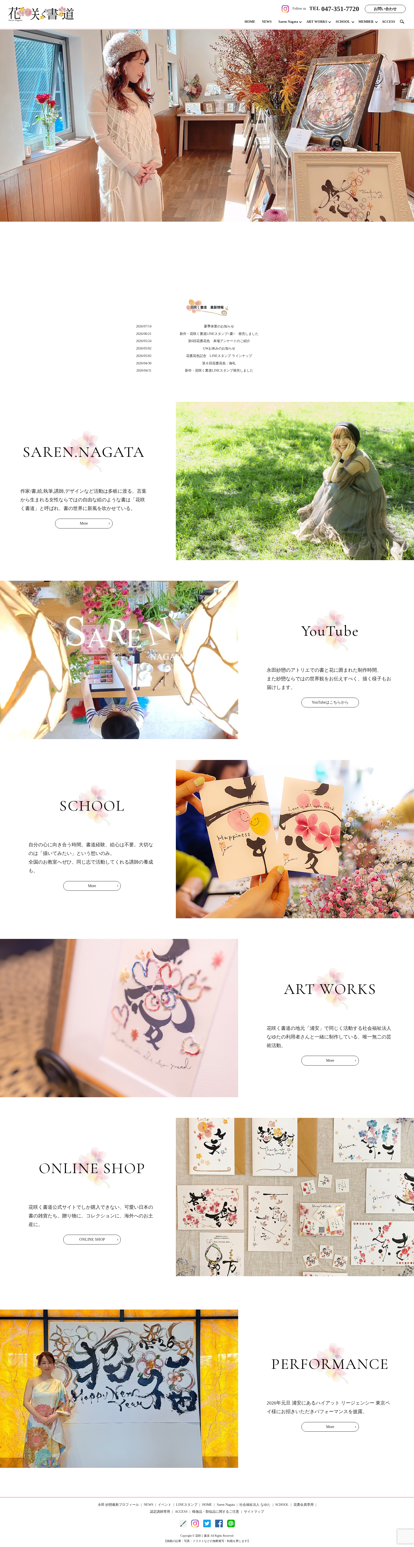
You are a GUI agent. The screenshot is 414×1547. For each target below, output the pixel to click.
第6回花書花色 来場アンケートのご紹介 (219, 341)
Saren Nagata (288, 22)
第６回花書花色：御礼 (219, 363)
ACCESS (388, 22)
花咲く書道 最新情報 (207, 307)
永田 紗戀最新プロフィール (118, 1504)
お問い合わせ (385, 9)
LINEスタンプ (186, 1504)
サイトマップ (254, 1511)
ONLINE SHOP (92, 1239)
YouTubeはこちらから (330, 702)
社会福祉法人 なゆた (254, 1504)
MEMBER (366, 22)
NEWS (267, 22)
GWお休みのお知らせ (219, 348)
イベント (164, 1504)
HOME (250, 22)
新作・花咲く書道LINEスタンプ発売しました (219, 370)
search (404, 21)
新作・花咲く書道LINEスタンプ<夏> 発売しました (219, 334)
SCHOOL (343, 22)
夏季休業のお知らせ (219, 326)
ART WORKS (316, 22)
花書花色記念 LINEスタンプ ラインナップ (219, 356)
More (84, 523)
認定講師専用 (160, 1511)
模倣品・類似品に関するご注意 (215, 1511)
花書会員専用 (303, 1504)
